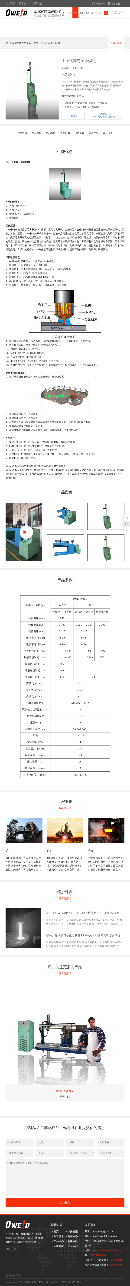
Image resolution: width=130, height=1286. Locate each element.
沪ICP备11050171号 (70, 1282)
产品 (43, 43)
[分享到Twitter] (16, 1249)
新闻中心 (73, 1236)
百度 (18, 1275)
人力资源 (10, 3)
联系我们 (37, 3)
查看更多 (64, 808)
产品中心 (59, 1241)
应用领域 (59, 1246)
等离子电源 (54, 43)
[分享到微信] (8, 1249)
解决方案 (73, 1241)
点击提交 (65, 1202)
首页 (35, 43)
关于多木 (24, 3)
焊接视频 (73, 1231)
